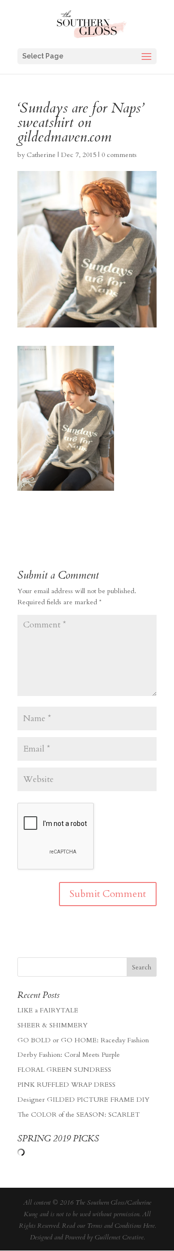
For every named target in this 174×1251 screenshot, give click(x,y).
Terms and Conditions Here (121, 1226)
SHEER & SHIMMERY (52, 1025)
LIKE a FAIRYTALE (47, 1010)
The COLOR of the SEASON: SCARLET (78, 1114)
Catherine (41, 154)
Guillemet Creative (119, 1237)
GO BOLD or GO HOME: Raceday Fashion (83, 1040)
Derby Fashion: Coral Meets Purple (68, 1054)
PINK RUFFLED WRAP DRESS (66, 1084)
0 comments (119, 154)
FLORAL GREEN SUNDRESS (64, 1069)
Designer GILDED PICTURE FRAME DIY (83, 1099)
